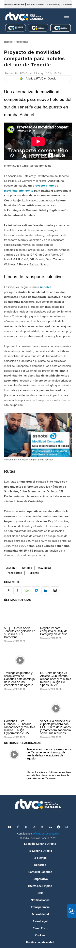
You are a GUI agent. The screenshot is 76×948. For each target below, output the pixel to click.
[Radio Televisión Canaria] (24, 16)
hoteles (27, 568)
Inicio (8, 41)
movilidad (44, 568)
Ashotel (45, 287)
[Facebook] (17, 590)
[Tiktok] (34, 827)
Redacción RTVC (16, 73)
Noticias (22, 41)
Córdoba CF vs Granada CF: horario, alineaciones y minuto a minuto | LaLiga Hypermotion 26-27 (19, 727)
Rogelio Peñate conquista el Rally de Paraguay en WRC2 (53, 631)
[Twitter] (26, 827)
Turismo (33, 572)
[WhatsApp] (27, 590)
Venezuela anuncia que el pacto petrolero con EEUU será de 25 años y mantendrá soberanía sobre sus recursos (55, 727)
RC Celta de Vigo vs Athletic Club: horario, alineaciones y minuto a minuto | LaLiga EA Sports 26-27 (55, 679)
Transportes (14, 572)
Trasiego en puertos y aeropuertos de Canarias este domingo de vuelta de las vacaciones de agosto (19, 679)
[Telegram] (36, 590)
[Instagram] (42, 827)
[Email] (55, 590)
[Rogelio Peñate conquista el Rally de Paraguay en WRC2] (56, 615)
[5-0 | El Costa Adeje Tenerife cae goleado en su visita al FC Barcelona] (20, 615)
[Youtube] (10, 827)
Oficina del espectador (46, 833)
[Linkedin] (45, 590)
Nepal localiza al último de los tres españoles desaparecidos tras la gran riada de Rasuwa (49, 775)
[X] (8, 590)
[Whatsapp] (66, 827)
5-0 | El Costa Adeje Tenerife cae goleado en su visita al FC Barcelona (19, 632)
